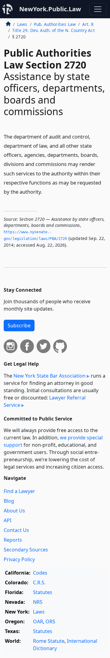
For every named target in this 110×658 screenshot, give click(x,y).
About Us (14, 510)
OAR (38, 621)
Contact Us (16, 530)
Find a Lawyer (19, 491)
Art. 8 (88, 24)
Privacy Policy (19, 559)
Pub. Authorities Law (55, 24)
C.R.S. (39, 582)
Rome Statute (48, 641)
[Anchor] (45, 191)
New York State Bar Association (49, 375)
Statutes (42, 592)
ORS (50, 621)
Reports (13, 540)
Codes (40, 572)
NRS (37, 602)
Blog (9, 501)
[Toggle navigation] (97, 9)
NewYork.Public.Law (50, 9)
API (7, 520)
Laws (22, 24)
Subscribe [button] (19, 325)
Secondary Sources (26, 549)
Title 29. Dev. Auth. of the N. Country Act (53, 30)
